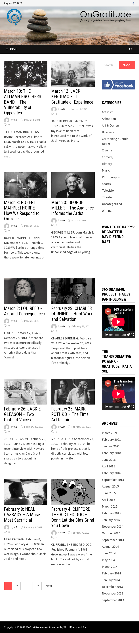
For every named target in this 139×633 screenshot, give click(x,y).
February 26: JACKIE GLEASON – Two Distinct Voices (22, 414)
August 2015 (110, 486)
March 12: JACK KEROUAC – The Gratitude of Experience (72, 97)
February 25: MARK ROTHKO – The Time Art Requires (70, 414)
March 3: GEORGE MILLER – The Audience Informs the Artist (72, 208)
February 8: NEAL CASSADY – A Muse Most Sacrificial (22, 515)
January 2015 (111, 520)
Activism (107, 112)
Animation (109, 119)
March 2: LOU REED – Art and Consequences (24, 311)
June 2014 (109, 553)
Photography (111, 177)
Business (108, 132)
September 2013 (113, 600)
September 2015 (113, 480)
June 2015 (109, 493)
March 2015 (109, 506)
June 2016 (109, 459)
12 (37, 586)
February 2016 (111, 473)
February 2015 (111, 513)
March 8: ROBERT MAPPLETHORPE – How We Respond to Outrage (21, 210)
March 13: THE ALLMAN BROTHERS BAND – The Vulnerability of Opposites (22, 102)
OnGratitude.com (37, 627)
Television (108, 190)
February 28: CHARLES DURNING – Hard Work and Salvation (71, 314)
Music (106, 170)
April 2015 (108, 500)
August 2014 (110, 546)
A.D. (16, 119)
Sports (106, 184)
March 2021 (109, 433)
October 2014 (111, 533)
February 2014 (111, 573)
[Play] (106, 335)
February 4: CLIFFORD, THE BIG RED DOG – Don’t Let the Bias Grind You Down (72, 517)
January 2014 (111, 580)
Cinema (107, 150)
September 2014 (113, 540)
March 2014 (109, 566)
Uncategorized (112, 204)
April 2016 (108, 466)
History (107, 164)
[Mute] (128, 335)
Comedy (107, 157)
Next (49, 586)
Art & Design (110, 125)
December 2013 (112, 587)
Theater (107, 197)
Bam (85, 627)
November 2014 (112, 526)
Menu (13, 49)
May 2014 (108, 560)
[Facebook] (133, 3)
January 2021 (111, 446)
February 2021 (111, 439)
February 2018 (111, 453)
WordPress (70, 627)
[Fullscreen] (132, 335)
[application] (118, 321)
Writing (107, 210)
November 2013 (112, 593)
